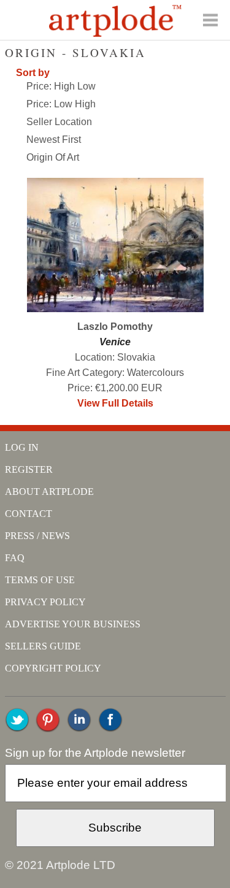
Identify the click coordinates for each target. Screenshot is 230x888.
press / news (37, 535)
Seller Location (59, 122)
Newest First (53, 139)
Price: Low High (61, 104)
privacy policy (45, 602)
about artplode (49, 491)
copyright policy (53, 668)
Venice (115, 342)
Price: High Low (61, 86)
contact (28, 513)
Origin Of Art (52, 157)
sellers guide (43, 646)
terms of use (40, 580)
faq (15, 558)
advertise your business (72, 624)
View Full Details (115, 403)
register (29, 469)
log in (22, 447)
